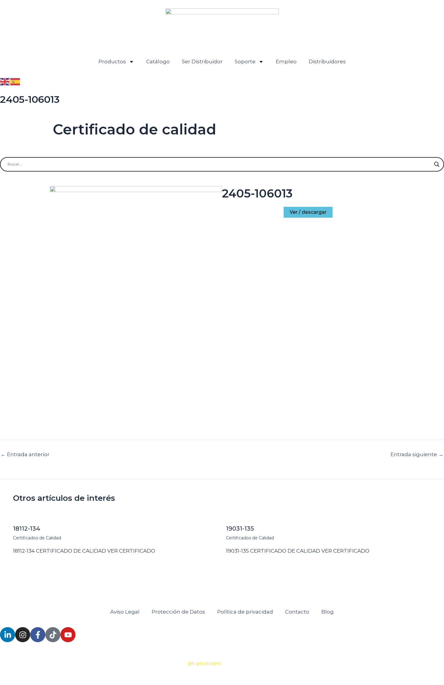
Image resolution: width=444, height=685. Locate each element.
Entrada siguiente (417, 454)
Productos (112, 61)
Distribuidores (327, 61)
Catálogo (158, 61)
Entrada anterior (25, 454)
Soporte (245, 61)
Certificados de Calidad (37, 538)
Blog (327, 612)
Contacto (297, 612)
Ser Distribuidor (202, 61)
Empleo (286, 61)
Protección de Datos (178, 612)
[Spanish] (15, 81)
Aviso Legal (125, 612)
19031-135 (240, 528)
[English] (5, 81)
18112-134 (26, 528)
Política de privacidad (245, 612)
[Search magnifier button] (437, 164)
